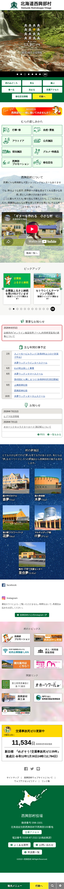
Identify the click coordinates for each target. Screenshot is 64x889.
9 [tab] (40, 309)
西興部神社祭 (20, 390)
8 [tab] (36, 309)
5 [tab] (33, 74)
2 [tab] (21, 74)
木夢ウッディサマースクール (28, 373)
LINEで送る (38, 768)
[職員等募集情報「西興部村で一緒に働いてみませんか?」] (32, 110)
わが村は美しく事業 (24, 368)
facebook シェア (26, 768)
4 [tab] (29, 74)
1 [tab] (18, 74)
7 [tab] (40, 74)
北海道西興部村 (30, 5)
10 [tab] (44, 309)
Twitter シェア (32, 768)
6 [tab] (36, 74)
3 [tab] (25, 74)
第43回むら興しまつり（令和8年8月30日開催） (36, 379)
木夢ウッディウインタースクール (30, 362)
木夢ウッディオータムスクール (29, 396)
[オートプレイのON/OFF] (45, 74)
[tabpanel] (16, 288)
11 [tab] (48, 309)
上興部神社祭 (20, 384)
